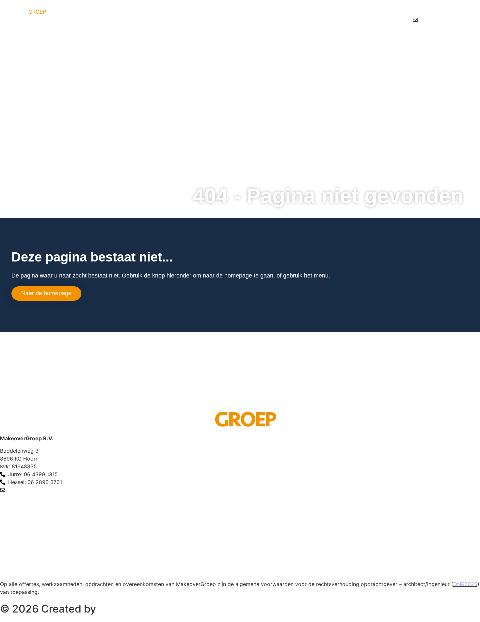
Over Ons (406, 39)
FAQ (435, 39)
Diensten (371, 39)
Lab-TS (117, 608)
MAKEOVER (23, 11)
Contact (463, 39)
